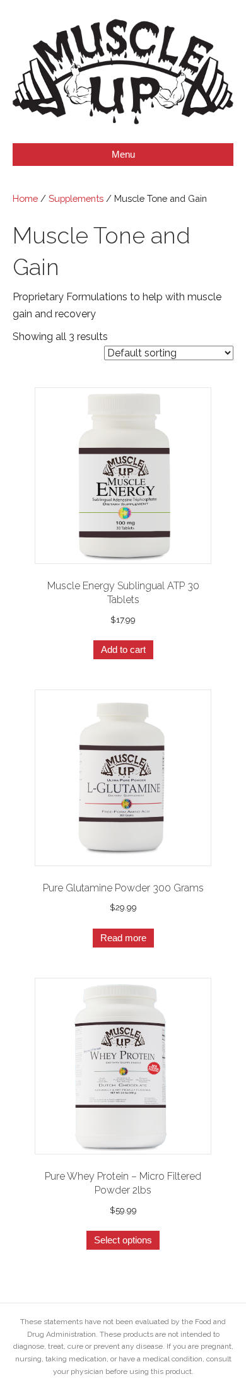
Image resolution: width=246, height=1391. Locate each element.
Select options (123, 1240)
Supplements (76, 198)
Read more (123, 937)
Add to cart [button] (123, 649)
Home (25, 198)
